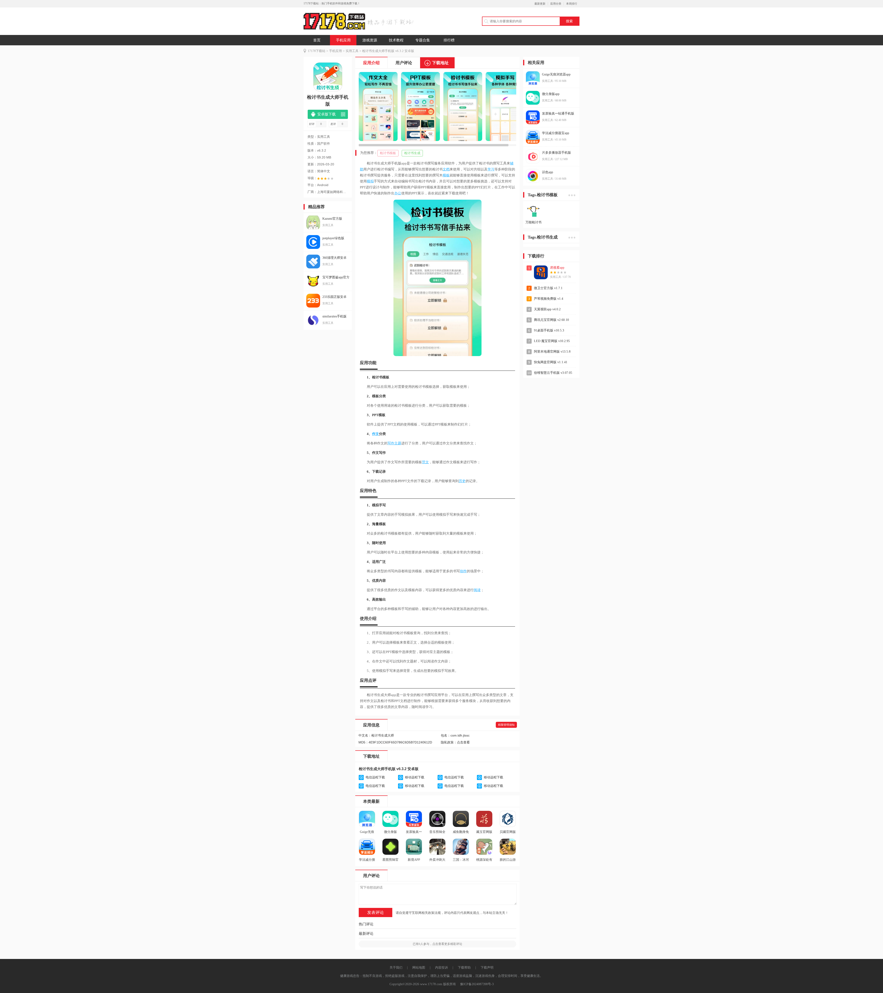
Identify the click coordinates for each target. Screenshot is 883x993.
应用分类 (555, 3)
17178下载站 (316, 51)
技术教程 (396, 40)
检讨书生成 (412, 153)
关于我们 (396, 967)
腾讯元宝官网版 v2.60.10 (551, 320)
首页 (317, 40)
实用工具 (352, 51)
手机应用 (343, 40)
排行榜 (449, 40)
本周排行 (571, 3)
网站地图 (418, 967)
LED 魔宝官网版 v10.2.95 (552, 341)
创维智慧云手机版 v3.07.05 (553, 372)
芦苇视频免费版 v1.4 (548, 298)
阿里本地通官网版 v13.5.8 (552, 351)
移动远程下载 (414, 777)
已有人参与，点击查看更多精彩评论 (437, 944)
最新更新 (539, 3)
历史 (462, 481)
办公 (397, 193)
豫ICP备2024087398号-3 (477, 984)
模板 (446, 175)
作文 (375, 434)
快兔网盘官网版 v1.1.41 (550, 362)
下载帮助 (464, 967)
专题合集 (422, 40)
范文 (425, 462)
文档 (446, 169)
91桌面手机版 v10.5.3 (549, 330)
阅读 (477, 590)
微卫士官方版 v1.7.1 (548, 288)
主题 (397, 443)
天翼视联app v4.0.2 (547, 309)
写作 (390, 443)
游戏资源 (369, 40)
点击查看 (463, 742)
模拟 (370, 181)
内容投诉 (441, 967)
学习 (490, 169)
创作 (463, 571)
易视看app (557, 267)
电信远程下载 (375, 777)
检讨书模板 (388, 153)
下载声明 (487, 967)
